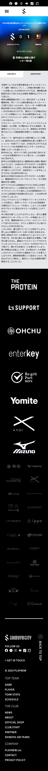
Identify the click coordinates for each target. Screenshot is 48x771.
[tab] (11, 74)
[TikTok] (32, 3)
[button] (7, 11)
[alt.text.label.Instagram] (21, 3)
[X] (16, 3)
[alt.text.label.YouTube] (26, 3)
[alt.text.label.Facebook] (10, 3)
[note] (37, 3)
